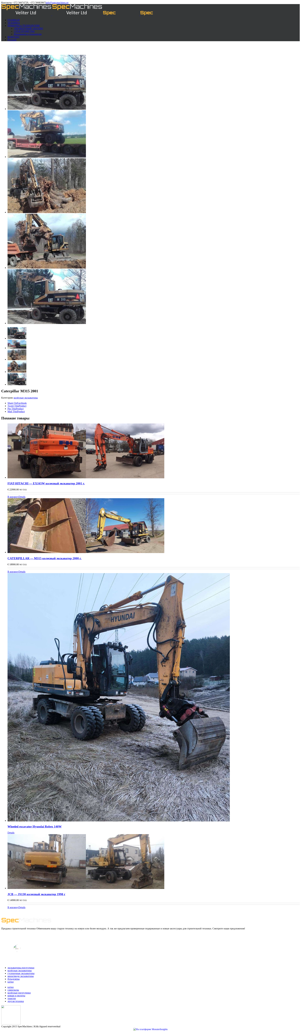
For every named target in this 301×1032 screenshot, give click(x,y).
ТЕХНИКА (14, 22)
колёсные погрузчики (19, 992)
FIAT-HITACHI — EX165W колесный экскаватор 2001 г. (46, 483)
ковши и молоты (16, 995)
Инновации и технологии (28, 34)
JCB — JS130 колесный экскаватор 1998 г (36, 894)
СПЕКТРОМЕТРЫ (24, 31)
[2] (47, 156)
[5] (47, 108)
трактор (12, 998)
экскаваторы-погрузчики (21, 967)
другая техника (16, 1001)
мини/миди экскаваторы (21, 976)
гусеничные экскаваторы (21, 973)
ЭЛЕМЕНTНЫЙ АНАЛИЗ (28, 28)
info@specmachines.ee (57, 2)
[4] (47, 267)
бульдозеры (14, 979)
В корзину (13, 496)
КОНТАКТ (14, 37)
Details (21, 496)
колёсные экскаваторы (26, 397)
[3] (47, 212)
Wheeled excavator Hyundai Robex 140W (35, 826)
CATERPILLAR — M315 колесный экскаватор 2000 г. (45, 558)
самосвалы (13, 990)
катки (11, 981)
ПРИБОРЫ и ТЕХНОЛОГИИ (24, 25)
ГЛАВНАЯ (14, 20)
